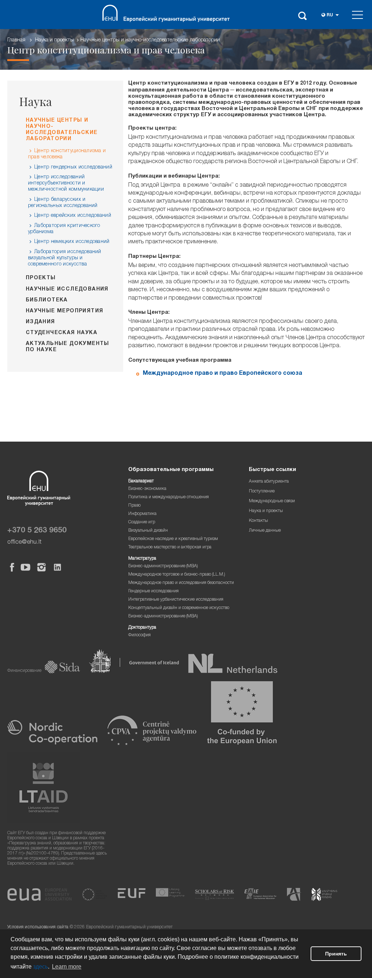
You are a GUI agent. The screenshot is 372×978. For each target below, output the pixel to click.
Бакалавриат (141, 481)
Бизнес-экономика (147, 489)
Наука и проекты (54, 40)
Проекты (41, 278)
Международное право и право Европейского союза (222, 374)
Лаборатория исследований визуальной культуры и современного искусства (64, 258)
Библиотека (47, 300)
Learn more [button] (66, 966)
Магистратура (142, 558)
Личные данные (265, 530)
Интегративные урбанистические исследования (175, 599)
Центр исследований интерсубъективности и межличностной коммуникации (66, 183)
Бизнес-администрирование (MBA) (163, 566)
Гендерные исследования (153, 591)
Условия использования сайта (37, 927)
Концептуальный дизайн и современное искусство (178, 608)
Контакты (258, 521)
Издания (40, 322)
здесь (40, 966)
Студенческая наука (61, 333)
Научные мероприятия (65, 311)
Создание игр (141, 522)
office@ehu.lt (24, 542)
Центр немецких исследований (72, 241)
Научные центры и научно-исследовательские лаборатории (150, 40)
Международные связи (272, 501)
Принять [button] (336, 954)
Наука (35, 101)
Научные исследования (67, 289)
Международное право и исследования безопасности (181, 583)
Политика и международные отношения (168, 497)
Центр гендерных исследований (73, 167)
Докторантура (142, 627)
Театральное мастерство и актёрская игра (169, 547)
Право (134, 505)
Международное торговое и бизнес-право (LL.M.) (176, 574)
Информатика (142, 514)
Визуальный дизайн (148, 530)
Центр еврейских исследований (72, 215)
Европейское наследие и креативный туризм (173, 539)
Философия (139, 635)
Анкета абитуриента (269, 481)
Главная (16, 40)
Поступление (262, 491)
